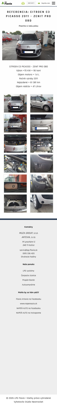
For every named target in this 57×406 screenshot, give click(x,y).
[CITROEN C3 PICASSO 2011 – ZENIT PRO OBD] (28, 47)
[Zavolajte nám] (24, 3)
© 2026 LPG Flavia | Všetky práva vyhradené (28, 398)
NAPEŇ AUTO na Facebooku (29, 308)
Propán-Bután (28, 280)
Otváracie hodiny (28, 257)
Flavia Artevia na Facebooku (28, 299)
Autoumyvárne (28, 285)
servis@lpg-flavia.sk (28, 250)
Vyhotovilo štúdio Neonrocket (28, 402)
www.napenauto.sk (28, 303)
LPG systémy (28, 271)
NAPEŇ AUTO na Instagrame (28, 313)
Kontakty (31, 3)
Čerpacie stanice (28, 275)
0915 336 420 (28, 253)
